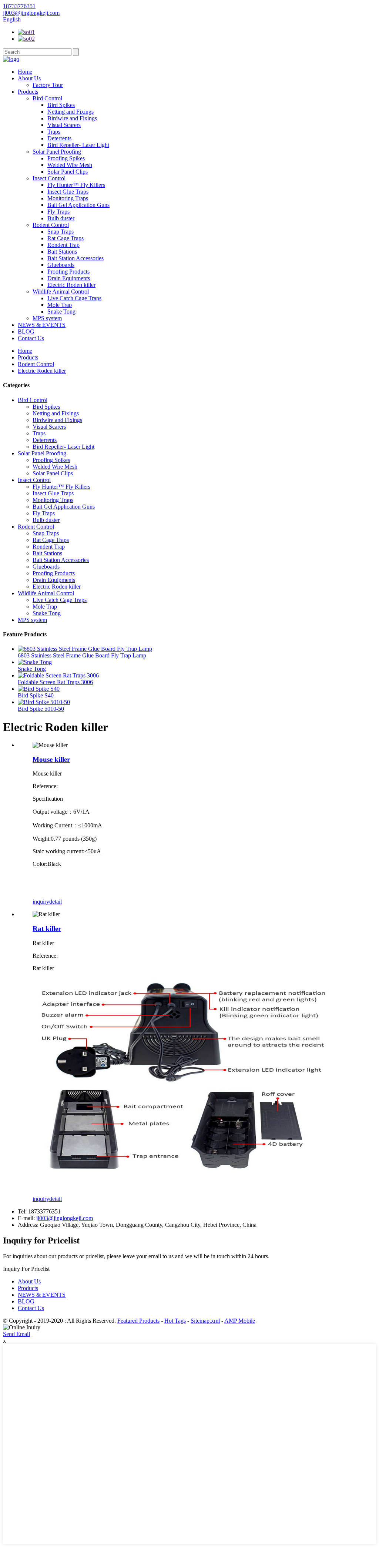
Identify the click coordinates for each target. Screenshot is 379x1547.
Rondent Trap (63, 245)
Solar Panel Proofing (57, 151)
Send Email (16, 1334)
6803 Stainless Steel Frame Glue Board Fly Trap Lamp (82, 655)
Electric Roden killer (71, 285)
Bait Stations (62, 251)
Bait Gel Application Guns (78, 205)
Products (28, 91)
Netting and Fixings (70, 111)
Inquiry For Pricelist (26, 1269)
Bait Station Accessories (75, 258)
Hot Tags (175, 1320)
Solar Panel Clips (67, 171)
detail (55, 901)
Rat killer (47, 928)
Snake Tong (61, 311)
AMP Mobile (239, 1320)
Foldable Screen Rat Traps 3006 (55, 682)
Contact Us (31, 338)
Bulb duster (60, 218)
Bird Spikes (61, 105)
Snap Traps (60, 231)
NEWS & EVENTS (42, 325)
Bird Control (47, 98)
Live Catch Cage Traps (74, 298)
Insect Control (49, 178)
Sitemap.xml (205, 1320)
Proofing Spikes (66, 158)
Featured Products (138, 1320)
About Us (29, 78)
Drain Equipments (68, 278)
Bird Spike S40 (36, 695)
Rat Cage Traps (65, 238)
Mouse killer (51, 759)
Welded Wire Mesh (69, 165)
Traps (53, 131)
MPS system (47, 318)
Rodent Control (51, 225)
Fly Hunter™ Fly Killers (76, 185)
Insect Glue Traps (67, 191)
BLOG (26, 331)
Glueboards (60, 265)
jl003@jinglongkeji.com (64, 1218)
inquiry (41, 901)
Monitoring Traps (67, 198)
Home (25, 71)
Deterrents (59, 138)
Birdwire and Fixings (72, 118)
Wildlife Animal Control (61, 291)
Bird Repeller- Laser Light (78, 145)
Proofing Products (68, 271)
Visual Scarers (64, 125)
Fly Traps (58, 211)
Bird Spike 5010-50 (41, 709)
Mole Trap (59, 305)
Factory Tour (48, 85)
